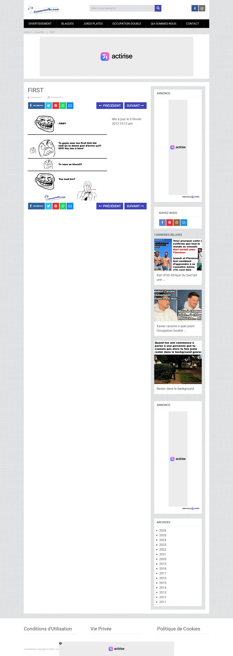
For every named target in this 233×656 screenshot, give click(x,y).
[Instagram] (176, 222)
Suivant (134, 105)
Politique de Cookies (178, 629)
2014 (162, 587)
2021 (162, 554)
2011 (162, 602)
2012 (162, 597)
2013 (162, 592)
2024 (162, 540)
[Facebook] (162, 222)
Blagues (67, 23)
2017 (162, 573)
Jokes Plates (93, 23)
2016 (162, 578)
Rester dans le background (175, 389)
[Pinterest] (169, 222)
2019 (162, 564)
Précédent (111, 105)
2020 (162, 559)
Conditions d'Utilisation (48, 629)
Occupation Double (126, 23)
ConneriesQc (36, 97)
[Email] (184, 222)
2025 (162, 535)
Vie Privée (101, 629)
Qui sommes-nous (163, 23)
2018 (162, 568)
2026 (162, 530)
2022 (162, 549)
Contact (192, 23)
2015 (162, 583)
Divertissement (40, 23)
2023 (162, 545)
